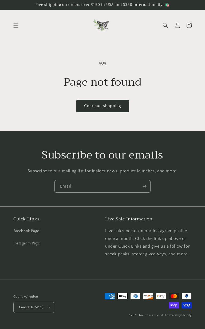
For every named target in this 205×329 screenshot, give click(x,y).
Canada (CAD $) (31, 307)
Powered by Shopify (178, 315)
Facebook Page (26, 231)
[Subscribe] (144, 186)
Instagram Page (26, 243)
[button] (16, 25)
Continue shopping (102, 106)
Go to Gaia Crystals (151, 315)
